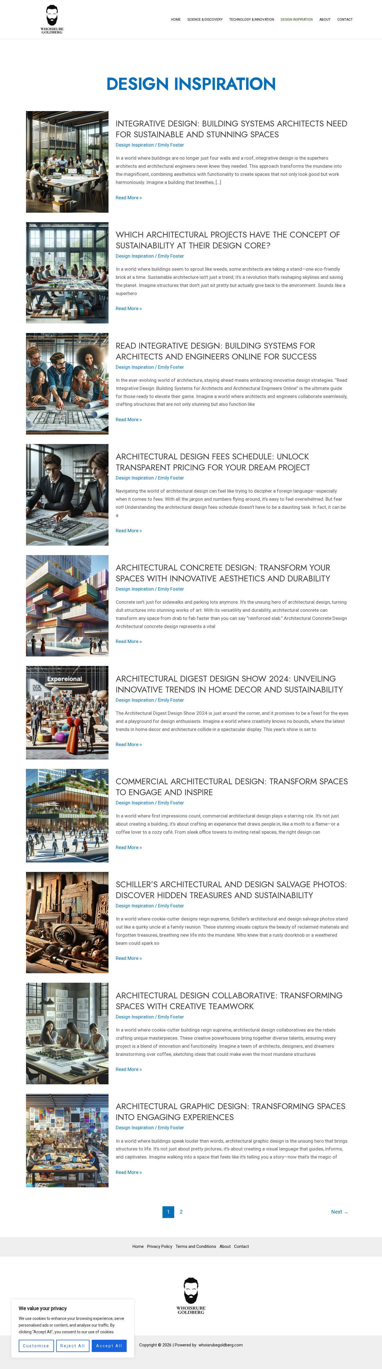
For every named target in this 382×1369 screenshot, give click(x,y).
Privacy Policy (159, 1246)
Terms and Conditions (196, 1246)
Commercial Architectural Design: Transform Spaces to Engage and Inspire (232, 786)
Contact (345, 19)
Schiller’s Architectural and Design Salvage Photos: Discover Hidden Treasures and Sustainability (231, 889)
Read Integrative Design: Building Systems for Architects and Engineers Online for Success (216, 351)
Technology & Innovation (251, 19)
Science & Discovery (205, 19)
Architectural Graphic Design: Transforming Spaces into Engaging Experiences (230, 1111)
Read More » (129, 197)
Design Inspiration (297, 19)
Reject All (72, 1346)
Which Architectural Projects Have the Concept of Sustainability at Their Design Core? (228, 240)
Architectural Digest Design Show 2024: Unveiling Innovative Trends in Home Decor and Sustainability (229, 684)
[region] (72, 1328)
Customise (36, 1346)
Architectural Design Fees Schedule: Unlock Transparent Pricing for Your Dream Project (213, 461)
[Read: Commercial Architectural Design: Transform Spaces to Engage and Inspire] (67, 815)
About (325, 19)
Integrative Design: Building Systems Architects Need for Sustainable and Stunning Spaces (231, 129)
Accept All (109, 1346)
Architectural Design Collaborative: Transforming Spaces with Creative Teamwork (229, 1000)
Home (176, 19)
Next (339, 1212)
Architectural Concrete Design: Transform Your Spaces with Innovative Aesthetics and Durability (223, 573)
